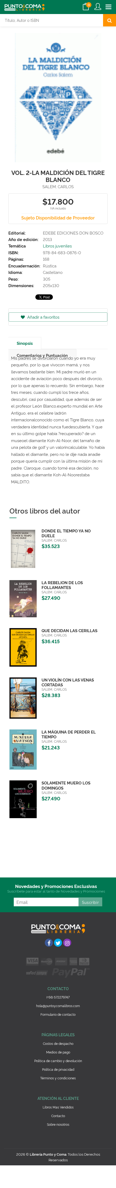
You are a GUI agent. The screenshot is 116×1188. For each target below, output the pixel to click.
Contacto (58, 1115)
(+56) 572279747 (58, 997)
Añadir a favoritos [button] (42, 317)
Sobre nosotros (58, 1124)
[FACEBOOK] (49, 943)
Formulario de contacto (58, 1014)
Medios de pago (58, 1052)
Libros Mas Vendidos (58, 1107)
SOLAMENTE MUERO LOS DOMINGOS (66, 785)
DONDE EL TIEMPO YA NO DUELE (66, 533)
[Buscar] (109, 20)
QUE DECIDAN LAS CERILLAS (69, 630)
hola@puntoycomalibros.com (58, 1005)
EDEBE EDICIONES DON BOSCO (73, 233)
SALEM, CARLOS (58, 186)
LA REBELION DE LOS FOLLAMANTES (62, 585)
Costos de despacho (58, 1043)
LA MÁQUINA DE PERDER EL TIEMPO (69, 734)
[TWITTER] (58, 943)
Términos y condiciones (58, 1078)
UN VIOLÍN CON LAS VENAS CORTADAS (68, 682)
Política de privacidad (58, 1069)
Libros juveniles (57, 246)
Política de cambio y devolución (58, 1060)
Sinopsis (25, 343)
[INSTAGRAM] (67, 943)
